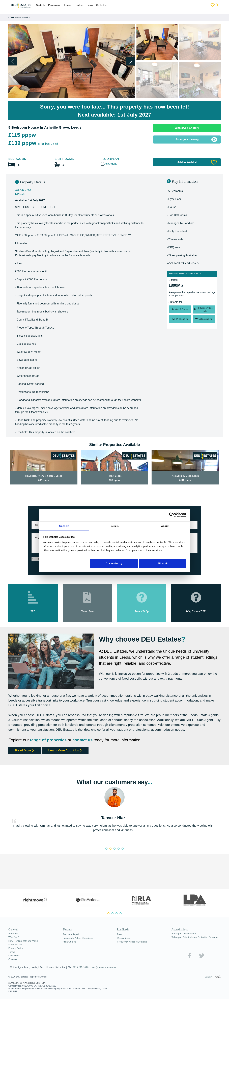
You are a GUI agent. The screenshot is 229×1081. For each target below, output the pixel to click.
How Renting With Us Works (25, 951)
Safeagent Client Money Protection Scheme (191, 948)
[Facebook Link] (189, 968)
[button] (130, 61)
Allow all (162, 563)
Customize (112, 563)
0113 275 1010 (83, 977)
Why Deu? (14, 947)
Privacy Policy (16, 958)
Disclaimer (14, 965)
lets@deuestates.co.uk (107, 977)
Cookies (13, 969)
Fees (119, 944)
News (91, 5)
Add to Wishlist (187, 162)
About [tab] (164, 526)
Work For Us (15, 954)
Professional (52, 5)
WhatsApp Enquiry (187, 128)
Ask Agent (111, 163)
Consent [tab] (64, 526)
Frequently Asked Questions (79, 948)
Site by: (208, 987)
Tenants (67, 5)
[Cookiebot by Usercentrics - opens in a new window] (171, 514)
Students (38, 5)
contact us (89, 749)
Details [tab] (114, 526)
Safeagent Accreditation (185, 943)
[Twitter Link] (202, 968)
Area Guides (70, 951)
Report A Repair (72, 944)
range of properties (52, 749)
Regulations (124, 948)
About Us (13, 943)
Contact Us (103, 5)
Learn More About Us (68, 759)
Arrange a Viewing (187, 139)
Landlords (79, 5)
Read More (24, 759)
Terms (11, 962)
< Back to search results (19, 17)
